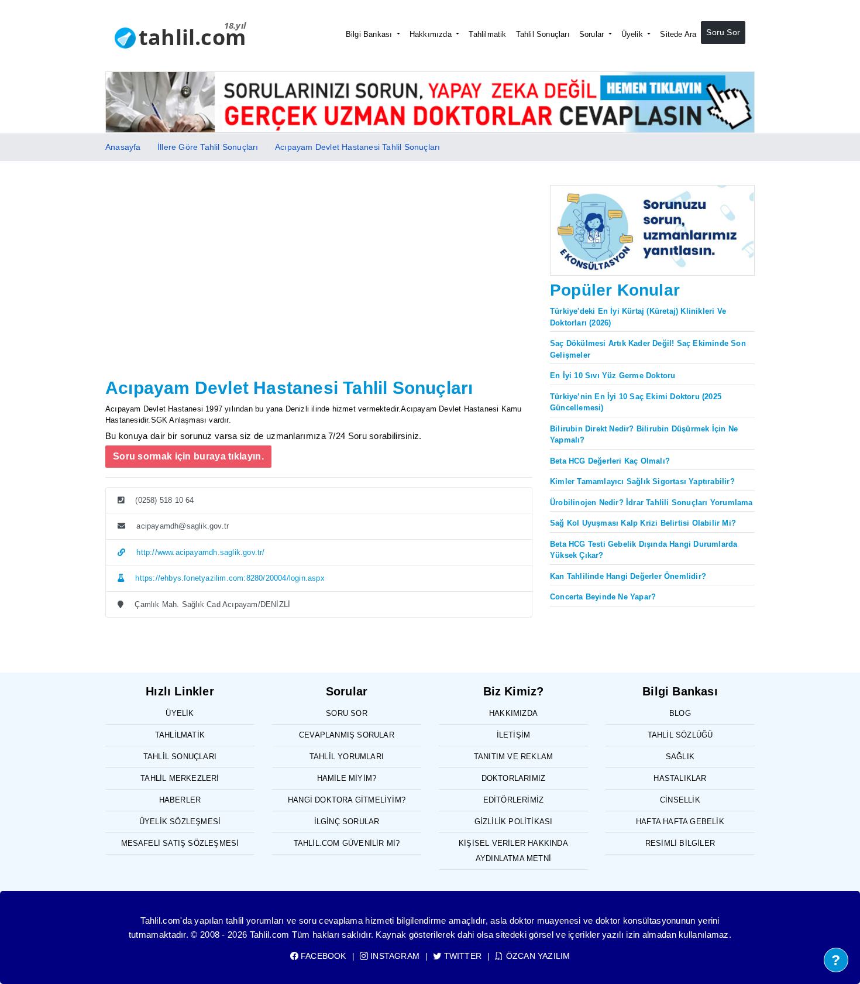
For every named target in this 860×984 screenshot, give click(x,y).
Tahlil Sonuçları (543, 34)
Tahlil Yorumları (346, 756)
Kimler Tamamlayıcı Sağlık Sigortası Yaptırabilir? (642, 481)
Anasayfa (123, 147)
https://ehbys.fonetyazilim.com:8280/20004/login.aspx (229, 578)
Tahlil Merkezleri (179, 778)
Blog (680, 713)
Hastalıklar (679, 778)
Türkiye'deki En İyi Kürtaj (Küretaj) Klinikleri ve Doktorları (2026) (638, 317)
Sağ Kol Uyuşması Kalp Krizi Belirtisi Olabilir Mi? (643, 523)
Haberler (180, 800)
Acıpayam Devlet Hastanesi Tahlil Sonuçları (357, 147)
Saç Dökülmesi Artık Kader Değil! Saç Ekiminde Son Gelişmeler (648, 349)
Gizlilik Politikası (513, 821)
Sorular (593, 34)
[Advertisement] (318, 286)
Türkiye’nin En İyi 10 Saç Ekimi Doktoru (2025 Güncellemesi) (635, 402)
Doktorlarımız (513, 778)
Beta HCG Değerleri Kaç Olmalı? (610, 461)
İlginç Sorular (347, 821)
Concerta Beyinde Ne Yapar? (603, 596)
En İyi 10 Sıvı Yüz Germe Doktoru (612, 375)
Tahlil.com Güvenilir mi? (347, 843)
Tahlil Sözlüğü (680, 735)
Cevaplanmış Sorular (346, 735)
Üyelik (633, 34)
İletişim (514, 735)
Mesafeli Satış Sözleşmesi (180, 843)
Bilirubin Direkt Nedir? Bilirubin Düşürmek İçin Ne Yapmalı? (644, 434)
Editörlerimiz (513, 800)
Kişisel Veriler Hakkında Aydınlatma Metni (513, 851)
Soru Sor (723, 32)
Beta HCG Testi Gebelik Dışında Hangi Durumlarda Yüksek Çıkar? (643, 550)
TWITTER (461, 956)
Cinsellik (680, 800)
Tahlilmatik (487, 34)
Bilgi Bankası (370, 34)
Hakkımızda (432, 34)
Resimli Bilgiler (680, 843)
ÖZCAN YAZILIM (537, 956)
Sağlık (680, 756)
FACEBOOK (322, 956)
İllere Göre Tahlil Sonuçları (208, 147)
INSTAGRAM (393, 956)
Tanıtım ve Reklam (513, 756)
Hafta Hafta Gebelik (680, 821)
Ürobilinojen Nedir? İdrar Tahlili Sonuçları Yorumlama (651, 502)
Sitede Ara (678, 34)
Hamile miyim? (347, 778)
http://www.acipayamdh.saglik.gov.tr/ (199, 552)
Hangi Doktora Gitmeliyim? (346, 800)
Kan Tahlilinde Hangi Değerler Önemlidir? (628, 576)
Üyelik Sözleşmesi (180, 821)
